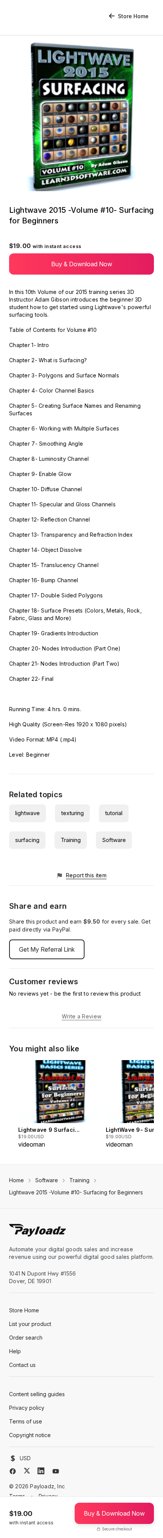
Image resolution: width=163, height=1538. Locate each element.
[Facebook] (12, 1471)
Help (15, 1351)
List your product (30, 1324)
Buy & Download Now (81, 264)
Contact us (22, 1365)
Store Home (133, 16)
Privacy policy (26, 1407)
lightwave (27, 813)
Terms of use (25, 1421)
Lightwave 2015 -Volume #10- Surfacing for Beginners (76, 1192)
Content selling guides (37, 1394)
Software (114, 840)
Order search (25, 1337)
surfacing (27, 840)
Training (71, 840)
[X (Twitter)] (27, 1470)
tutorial (113, 813)
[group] (59, 1104)
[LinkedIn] (41, 1470)
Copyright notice (30, 1435)
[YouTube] (56, 1471)
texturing (72, 813)
